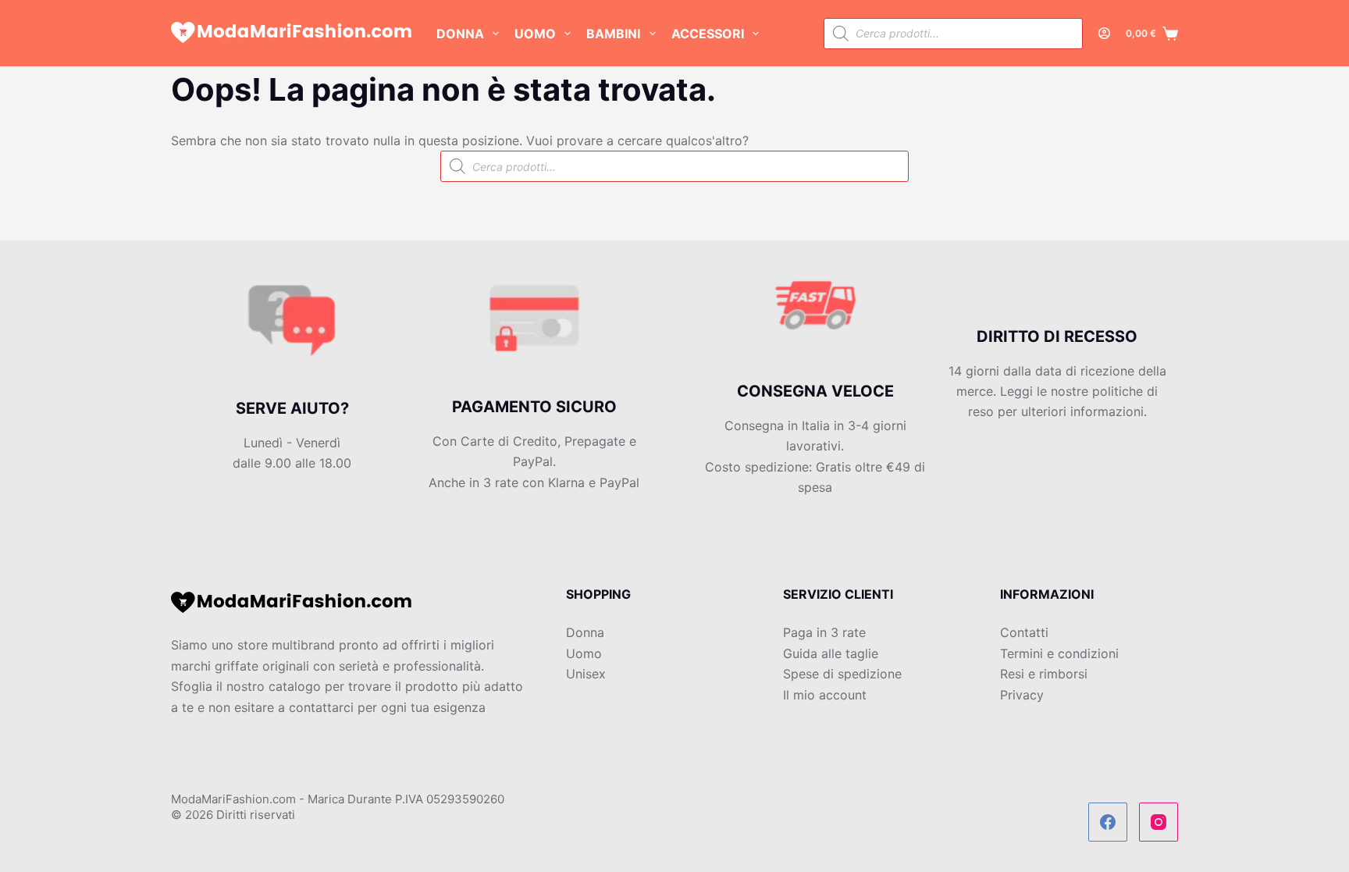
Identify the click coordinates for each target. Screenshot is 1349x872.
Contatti (1024, 632)
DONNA (460, 33)
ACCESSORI (707, 33)
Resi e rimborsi (1043, 674)
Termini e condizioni (1059, 653)
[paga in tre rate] (292, 334)
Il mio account (825, 695)
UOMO (535, 33)
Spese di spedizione (842, 674)
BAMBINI (613, 33)
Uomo (584, 653)
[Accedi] (1104, 33)
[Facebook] (1107, 822)
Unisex (586, 674)
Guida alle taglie (830, 653)
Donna (585, 632)
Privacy (1022, 695)
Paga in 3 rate (824, 632)
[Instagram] (1158, 822)
